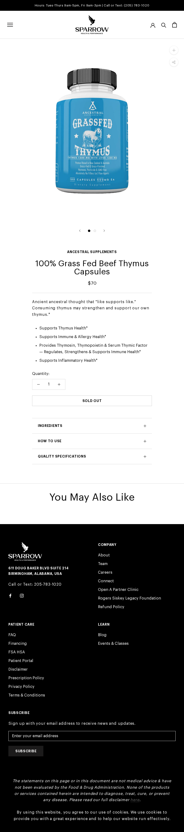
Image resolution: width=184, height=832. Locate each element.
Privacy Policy (21, 687)
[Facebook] (10, 595)
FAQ (12, 635)
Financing (17, 643)
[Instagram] (22, 595)
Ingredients (50, 425)
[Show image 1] (89, 231)
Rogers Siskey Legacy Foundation (129, 598)
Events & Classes (113, 643)
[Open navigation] (10, 25)
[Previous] (79, 231)
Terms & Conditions (26, 695)
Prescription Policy (26, 678)
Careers (105, 572)
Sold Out (92, 400)
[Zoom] (174, 50)
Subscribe (25, 751)
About (104, 555)
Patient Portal (20, 661)
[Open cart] (174, 25)
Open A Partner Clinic (118, 590)
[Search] (163, 24)
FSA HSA (16, 652)
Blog (102, 635)
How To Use (50, 441)
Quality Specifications (62, 456)
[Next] (104, 231)
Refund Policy (111, 607)
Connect (106, 581)
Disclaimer (18, 669)
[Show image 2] (95, 231)
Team (103, 564)
